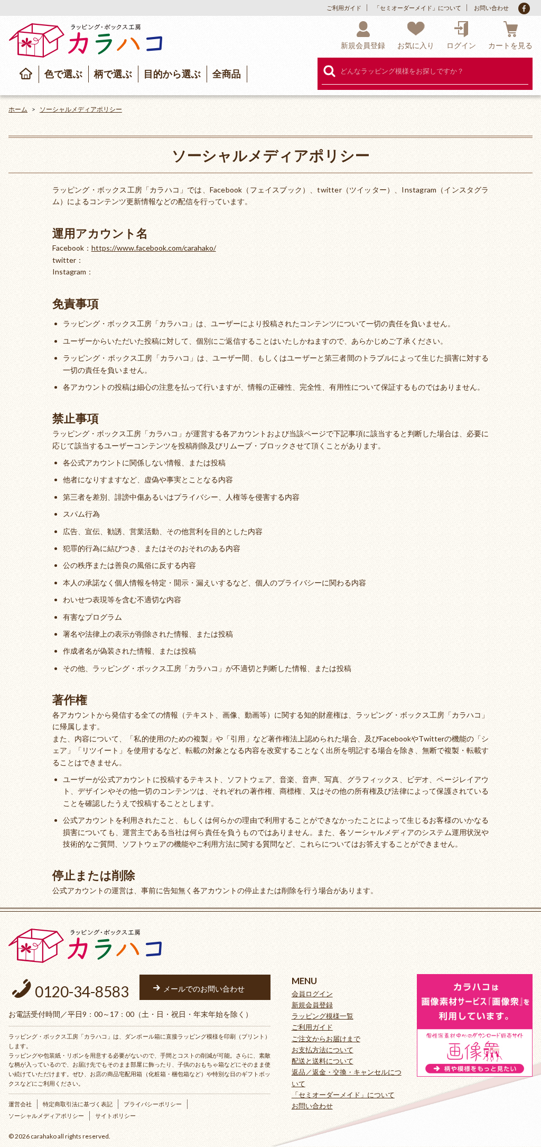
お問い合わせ (491, 7)
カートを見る (510, 45)
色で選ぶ (63, 73)
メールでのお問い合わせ (204, 988)
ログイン (461, 45)
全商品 (226, 73)
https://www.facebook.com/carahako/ (153, 247)
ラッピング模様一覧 (322, 1016)
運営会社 (20, 1103)
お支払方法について (322, 1049)
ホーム (17, 109)
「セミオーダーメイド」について (417, 7)
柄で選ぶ (113, 73)
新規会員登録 (363, 45)
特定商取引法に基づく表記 (78, 1103)
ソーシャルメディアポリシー (81, 109)
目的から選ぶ (172, 73)
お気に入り (415, 45)
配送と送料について (322, 1061)
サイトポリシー (115, 1115)
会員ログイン (312, 993)
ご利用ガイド (344, 7)
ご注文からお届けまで (326, 1038)
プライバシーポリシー (153, 1103)
